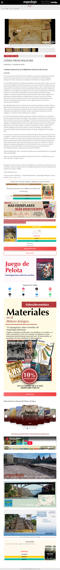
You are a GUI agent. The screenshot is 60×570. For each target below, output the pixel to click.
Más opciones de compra (30, 248)
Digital (27, 198)
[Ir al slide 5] (30, 428)
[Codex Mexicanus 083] (9, 50)
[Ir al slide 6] (32, 428)
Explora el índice (30, 253)
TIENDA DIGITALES (45, 3)
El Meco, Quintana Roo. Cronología (30, 533)
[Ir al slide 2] (25, 428)
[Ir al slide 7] (34, 428)
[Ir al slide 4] (29, 428)
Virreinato (14, 220)
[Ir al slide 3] (27, 428)
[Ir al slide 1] (23, 428)
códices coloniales (50, 220)
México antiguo (50, 56)
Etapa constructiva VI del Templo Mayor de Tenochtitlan (30, 476)
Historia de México (9, 222)
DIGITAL (24, 559)
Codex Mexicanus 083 (20, 222)
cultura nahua (31, 220)
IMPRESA (24, 556)
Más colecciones (30, 394)
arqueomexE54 (8, 220)
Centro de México (22, 220)
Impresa (27, 195)
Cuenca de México (40, 220)
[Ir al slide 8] (36, 428)
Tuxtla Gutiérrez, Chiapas (30, 504)
